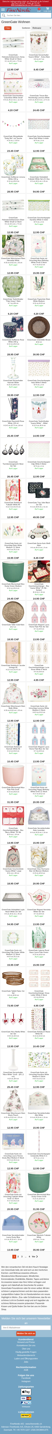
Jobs (26, 1362)
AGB (26, 1370)
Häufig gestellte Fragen (26, 1352)
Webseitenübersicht (26, 1355)
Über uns (26, 1349)
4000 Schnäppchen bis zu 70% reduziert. (26, 5)
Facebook (26, 1378)
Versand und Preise (26, 1342)
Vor (33, 1257)
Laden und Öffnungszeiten (26, 1359)
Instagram (26, 1381)
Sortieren (26, 28)
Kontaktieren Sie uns (26, 1345)
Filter (8, 28)
